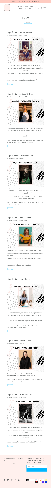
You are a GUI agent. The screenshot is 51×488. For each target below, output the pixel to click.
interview (39, 79)
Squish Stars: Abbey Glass (19, 340)
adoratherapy (14, 202)
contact (9, 463)
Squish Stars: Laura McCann (20, 155)
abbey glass (14, 379)
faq (14, 463)
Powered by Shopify (18, 484)
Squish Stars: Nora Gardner (19, 394)
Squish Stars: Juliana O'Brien (20, 94)
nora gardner (31, 441)
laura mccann (31, 202)
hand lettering (34, 79)
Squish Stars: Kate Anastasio (20, 32)
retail (13, 80)
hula (27, 140)
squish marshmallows (37, 379)
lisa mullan (27, 325)
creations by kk (20, 79)
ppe (35, 441)
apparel (13, 264)
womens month (32, 80)
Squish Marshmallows (11, 484)
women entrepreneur (24, 80)
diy (24, 79)
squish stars (17, 80)
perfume (36, 202)
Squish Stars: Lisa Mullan (18, 279)
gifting (24, 140)
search (5, 463)
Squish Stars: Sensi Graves (19, 217)
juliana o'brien (36, 140)
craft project (14, 79)
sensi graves (34, 264)
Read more (10, 84)
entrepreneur (19, 140)
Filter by (21, 22)
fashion (22, 264)
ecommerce (28, 79)
